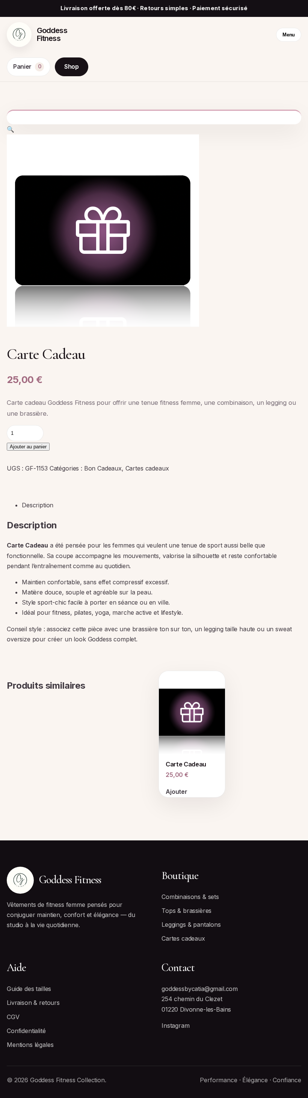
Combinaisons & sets (190, 896)
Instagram (176, 1025)
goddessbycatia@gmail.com (200, 988)
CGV (13, 1017)
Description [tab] (37, 505)
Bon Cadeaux (103, 468)
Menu (288, 35)
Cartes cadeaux (147, 468)
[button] (10, 129)
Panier (27, 66)
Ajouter (176, 791)
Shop (71, 66)
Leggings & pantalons (191, 924)
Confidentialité (26, 1031)
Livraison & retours (33, 1002)
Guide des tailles (29, 988)
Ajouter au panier (28, 446)
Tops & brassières (186, 910)
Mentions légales (30, 1044)
